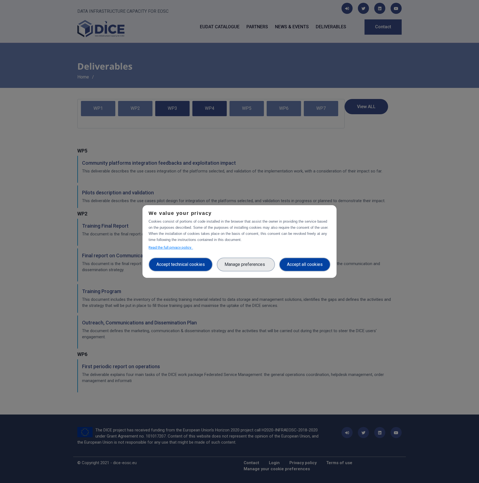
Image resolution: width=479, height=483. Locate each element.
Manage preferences (246, 264)
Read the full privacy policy (171, 247)
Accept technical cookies (180, 264)
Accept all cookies (305, 264)
